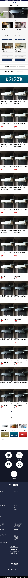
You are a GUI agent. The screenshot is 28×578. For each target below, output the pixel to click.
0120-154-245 (14, 563)
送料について (15, 532)
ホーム (1, 417)
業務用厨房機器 (2, 515)
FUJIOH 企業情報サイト (5, 577)
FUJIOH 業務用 (17, 577)
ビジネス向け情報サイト (11, 577)
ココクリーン (1, 517)
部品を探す (15, 521)
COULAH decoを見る (20, 39)
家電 (0, 506)
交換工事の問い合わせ (14, 560)
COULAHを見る (7, 39)
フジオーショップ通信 (2, 532)
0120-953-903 (14, 549)
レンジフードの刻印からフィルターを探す (18, 523)
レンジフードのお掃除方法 (2, 533)
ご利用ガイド (16, 529)
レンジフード (2, 491)
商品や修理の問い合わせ (14, 546)
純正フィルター (16, 491)
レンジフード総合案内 (2, 535)
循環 (0, 516)
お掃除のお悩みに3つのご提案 (3, 534)
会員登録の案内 (15, 535)
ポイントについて (15, 534)
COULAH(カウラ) (13, 417)
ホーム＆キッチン (3, 505)
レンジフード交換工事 (2, 524)
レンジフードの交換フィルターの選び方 (17, 524)
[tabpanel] (14, 12)
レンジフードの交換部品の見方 (17, 525)
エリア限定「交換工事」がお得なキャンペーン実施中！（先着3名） (14, 0)
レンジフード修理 (2, 523)
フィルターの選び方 (16, 537)
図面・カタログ (1, 525)
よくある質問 (15, 539)
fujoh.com (13, 572)
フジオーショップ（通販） (22, 577)
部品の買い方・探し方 (16, 536)
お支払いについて (15, 533)
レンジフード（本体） (6, 417)
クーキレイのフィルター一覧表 (17, 526)
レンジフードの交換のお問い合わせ (14, 565)
